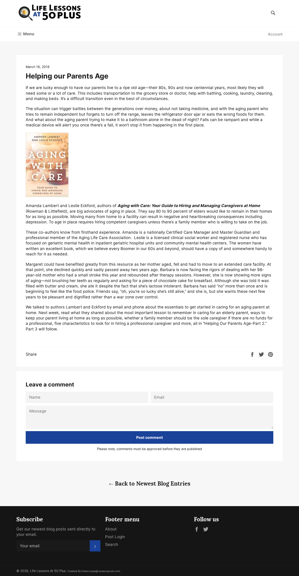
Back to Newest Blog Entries (152, 483)
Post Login (115, 536)
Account (275, 34)
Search (111, 544)
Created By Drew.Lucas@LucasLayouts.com (94, 571)
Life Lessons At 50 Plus (48, 571)
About (111, 529)
